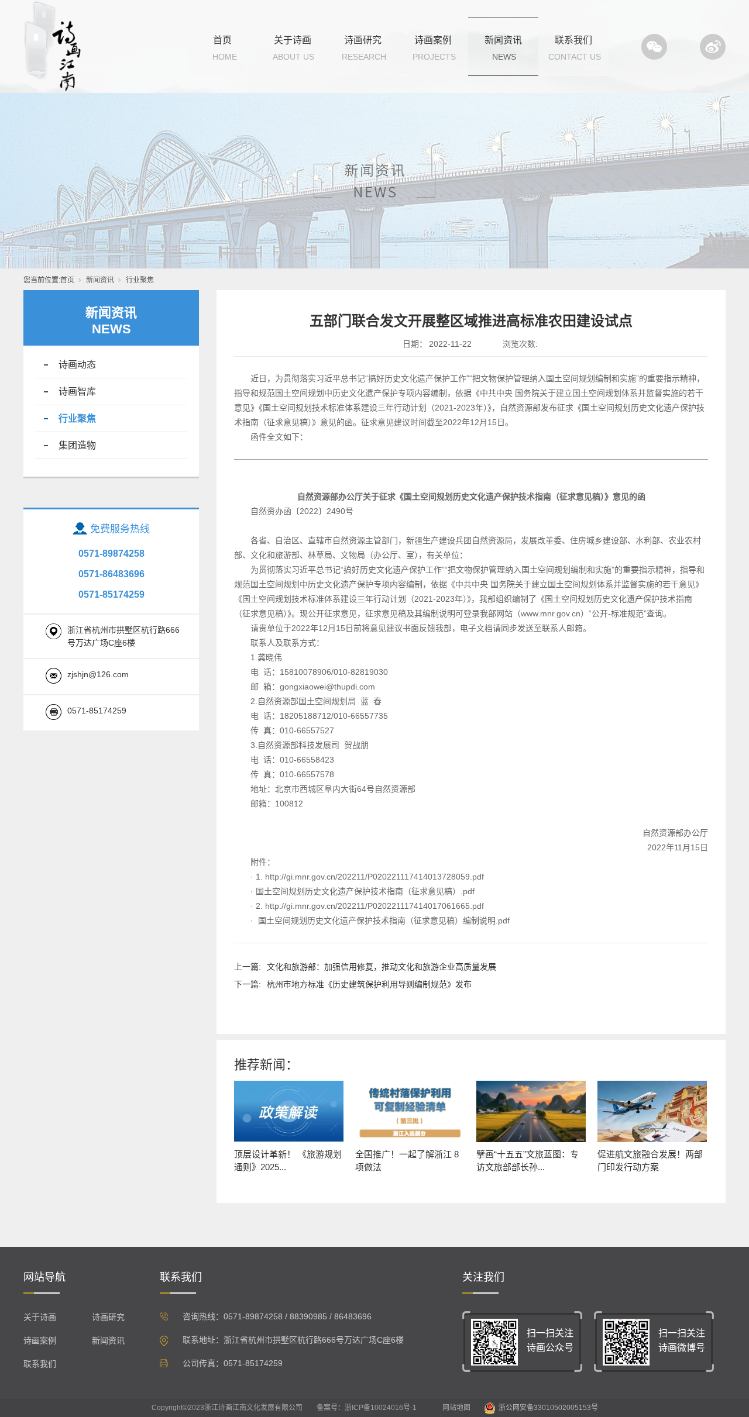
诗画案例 (433, 40)
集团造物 (77, 445)
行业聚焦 (140, 280)
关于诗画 (292, 40)
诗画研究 (363, 40)
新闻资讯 (503, 40)
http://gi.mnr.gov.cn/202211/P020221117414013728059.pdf (374, 876)
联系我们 (573, 40)
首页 (222, 40)
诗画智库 (77, 392)
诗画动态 (77, 365)
